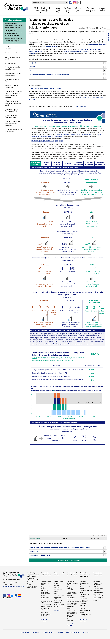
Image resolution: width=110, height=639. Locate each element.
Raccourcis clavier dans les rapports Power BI (46, 88)
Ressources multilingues (103, 9)
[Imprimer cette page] (83, 28)
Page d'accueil (33, 32)
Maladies (56, 587)
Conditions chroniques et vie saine (84, 583)
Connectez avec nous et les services (13, 586)
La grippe (29, 584)
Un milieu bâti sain (59, 604)
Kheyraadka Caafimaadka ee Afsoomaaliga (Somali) (98, 584)
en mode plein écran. (80, 106)
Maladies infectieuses (70, 32)
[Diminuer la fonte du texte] (100, 28)
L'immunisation (84, 594)
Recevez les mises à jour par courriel (68, 560)
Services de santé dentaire (45, 598)
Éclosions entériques (36, 78)
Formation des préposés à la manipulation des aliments (45, 593)
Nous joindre (25, 632)
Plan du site (85, 632)
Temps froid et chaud (73, 601)
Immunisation (44, 612)
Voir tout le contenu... (44, 620)
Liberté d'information (48, 632)
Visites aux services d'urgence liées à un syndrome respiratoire (50, 74)
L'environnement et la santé (86, 591)
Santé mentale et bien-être (85, 611)
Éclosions (69, 608)
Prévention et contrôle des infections (84, 602)
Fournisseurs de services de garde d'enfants (72, 593)
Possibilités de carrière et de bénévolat (68, 632)
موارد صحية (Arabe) (99, 588)
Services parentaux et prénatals (46, 615)
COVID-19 (33, 63)
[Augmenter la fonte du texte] (102, 28)
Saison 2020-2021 (35, 551)
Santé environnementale (59, 594)
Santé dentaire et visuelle (85, 587)
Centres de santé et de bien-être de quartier (46, 583)
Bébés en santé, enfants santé (45, 609)
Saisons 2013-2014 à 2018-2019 (40, 555)
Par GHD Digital (7, 598)
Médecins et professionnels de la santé (72, 583)
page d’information (51, 46)
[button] (93, 28)
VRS (31, 70)
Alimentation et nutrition (58, 590)
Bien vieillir (57, 585)
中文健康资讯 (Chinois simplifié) (98, 591)
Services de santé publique (58, 10)
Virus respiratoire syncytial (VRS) (32, 586)
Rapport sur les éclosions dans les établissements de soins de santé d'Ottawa (72, 613)
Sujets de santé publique (67, 10)
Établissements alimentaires (71, 598)
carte (33, 53)
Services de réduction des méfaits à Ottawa (46, 605)
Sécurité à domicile (59, 607)
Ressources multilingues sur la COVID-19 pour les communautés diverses (98, 597)
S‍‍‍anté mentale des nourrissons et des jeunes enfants (72, 605)
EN (79, 2)
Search (66, 2)
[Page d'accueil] (16, 7)
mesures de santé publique (97, 44)
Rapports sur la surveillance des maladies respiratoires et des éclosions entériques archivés (60, 548)
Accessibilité (35, 632)
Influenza (32, 67)
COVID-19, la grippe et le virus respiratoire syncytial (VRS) (42, 10)
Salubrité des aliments (57, 598)
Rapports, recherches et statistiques (90, 10)
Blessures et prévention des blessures (84, 607)
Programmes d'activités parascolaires (70, 588)
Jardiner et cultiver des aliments (59, 601)
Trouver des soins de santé (46, 601)
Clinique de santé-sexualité (45, 587)
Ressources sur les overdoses (72, 619)
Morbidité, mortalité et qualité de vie (85, 615)
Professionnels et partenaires (79, 10)
